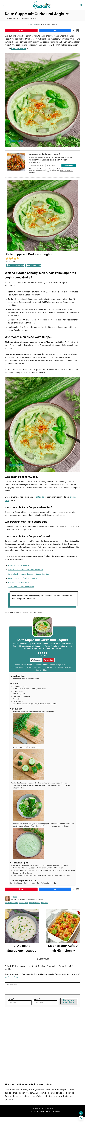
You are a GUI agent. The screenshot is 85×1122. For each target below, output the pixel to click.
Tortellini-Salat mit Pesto (19, 582)
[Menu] (3, 5)
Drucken (37, 660)
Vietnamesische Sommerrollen (21, 587)
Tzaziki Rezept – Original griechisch (23, 578)
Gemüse (7, 902)
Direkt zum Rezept (16, 265)
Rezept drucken (34, 265)
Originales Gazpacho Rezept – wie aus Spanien (28, 574)
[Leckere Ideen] (42, 5)
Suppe (34, 24)
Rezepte (21, 902)
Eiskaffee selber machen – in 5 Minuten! (25, 570)
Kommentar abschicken (68, 1001)
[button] (7, 258)
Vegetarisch (44, 902)
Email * (37, 999)
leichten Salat (40, 497)
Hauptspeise (14, 902)
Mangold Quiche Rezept (18, 565)
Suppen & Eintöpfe (34, 902)
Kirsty (15, 896)
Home (29, 24)
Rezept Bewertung (42, 974)
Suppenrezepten (18, 48)
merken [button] (49, 660)
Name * (11, 999)
